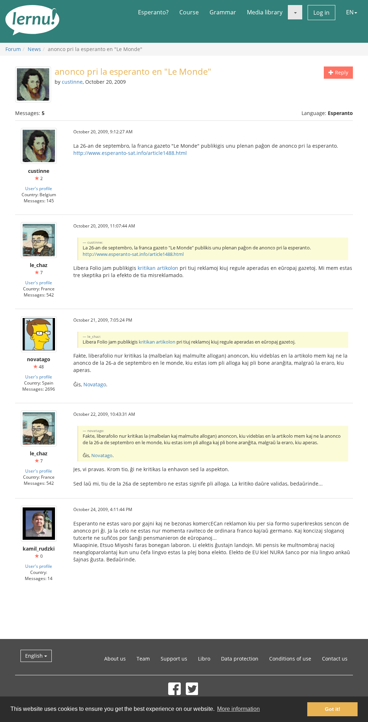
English (34, 655)
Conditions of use (290, 658)
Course (189, 12)
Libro (204, 658)
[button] (295, 12)
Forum (13, 49)
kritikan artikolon (158, 268)
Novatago (94, 384)
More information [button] (238, 709)
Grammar (223, 12)
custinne (72, 81)
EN (350, 12)
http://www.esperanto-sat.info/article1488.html (130, 153)
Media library (264, 12)
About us (115, 658)
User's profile (38, 188)
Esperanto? (153, 12)
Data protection (239, 658)
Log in (321, 13)
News (34, 49)
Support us (174, 658)
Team (143, 658)
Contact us (335, 658)
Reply (341, 72)
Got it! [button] (332, 709)
